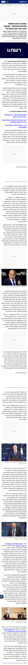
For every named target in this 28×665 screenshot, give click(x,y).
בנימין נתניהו (16, 663)
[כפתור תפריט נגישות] (2, 596)
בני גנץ (21, 663)
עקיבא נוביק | (24, 40)
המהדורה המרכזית (7, 663)
